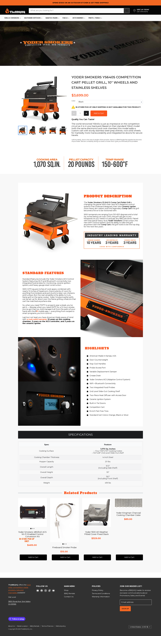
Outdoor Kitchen (32, 18)
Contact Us (68, 597)
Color (73, 101)
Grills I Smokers (12, 18)
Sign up (125, 609)
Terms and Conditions (101, 593)
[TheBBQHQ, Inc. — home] (15, 11)
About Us (11, 626)
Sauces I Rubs (52, 18)
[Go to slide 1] (31, 528)
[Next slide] (64, 130)
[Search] (127, 10)
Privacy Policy (97, 590)
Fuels (65, 18)
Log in (152, 18)
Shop (66, 590)
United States (139, 627)
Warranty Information (101, 597)
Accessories (78, 18)
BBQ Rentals (69, 593)
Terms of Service (47, 626)
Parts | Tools (94, 18)
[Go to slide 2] (32, 528)
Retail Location (22, 626)
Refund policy (61, 626)
